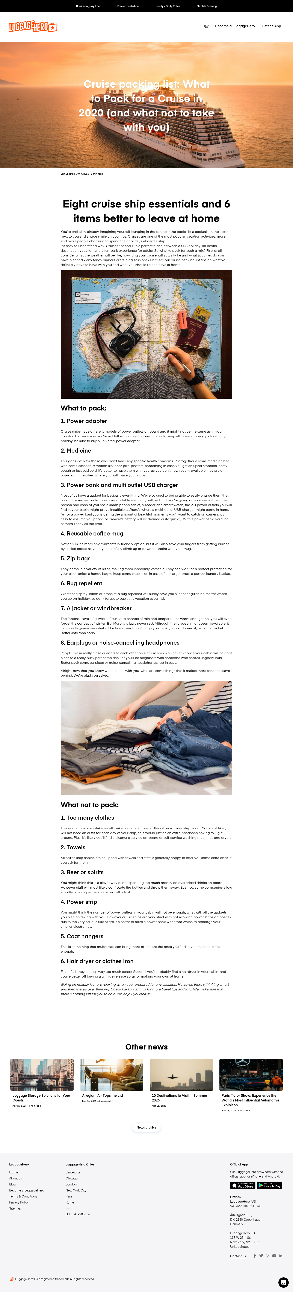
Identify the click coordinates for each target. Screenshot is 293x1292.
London (71, 1184)
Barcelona (73, 1172)
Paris (69, 1196)
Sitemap (15, 1208)
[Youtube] (274, 1255)
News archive (146, 1127)
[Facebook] (254, 1255)
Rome (70, 1202)
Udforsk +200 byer (79, 1214)
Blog (12, 1184)
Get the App (271, 25)
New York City (76, 1190)
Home (13, 1172)
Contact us (238, 1256)
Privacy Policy (19, 1202)
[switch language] (206, 25)
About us (15, 1178)
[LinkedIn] (280, 1255)
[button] (283, 1282)
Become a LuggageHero (235, 25)
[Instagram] (267, 1255)
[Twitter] (261, 1255)
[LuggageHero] (33, 30)
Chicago (72, 1178)
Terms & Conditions (23, 1196)
